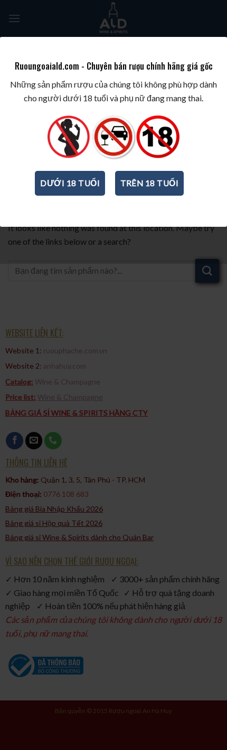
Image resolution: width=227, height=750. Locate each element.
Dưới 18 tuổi (70, 183)
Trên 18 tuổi (149, 183)
